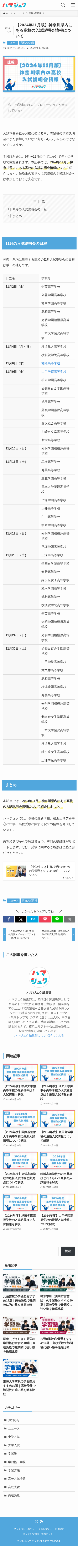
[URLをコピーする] (69, 919)
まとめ (17, 216)
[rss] (41, 1521)
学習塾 (12, 1453)
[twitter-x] (36, 1521)
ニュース (12, 42)
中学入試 (14, 1436)
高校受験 (14, 1487)
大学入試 (14, 1445)
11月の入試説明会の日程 (29, 209)
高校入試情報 (27, 42)
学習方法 (14, 1470)
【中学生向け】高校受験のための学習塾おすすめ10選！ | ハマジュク (49, 870)
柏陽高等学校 (50, 363)
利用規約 (59, 1529)
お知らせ (14, 1420)
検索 (68, 1251)
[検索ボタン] (63, 5)
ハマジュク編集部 (39, 992)
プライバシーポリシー (25, 1529)
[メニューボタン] (73, 5)
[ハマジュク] (14, 5)
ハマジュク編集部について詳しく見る (39, 1035)
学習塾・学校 (17, 1462)
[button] (8, 919)
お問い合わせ (46, 1529)
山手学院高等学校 (53, 371)
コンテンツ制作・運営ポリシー (39, 1534)
